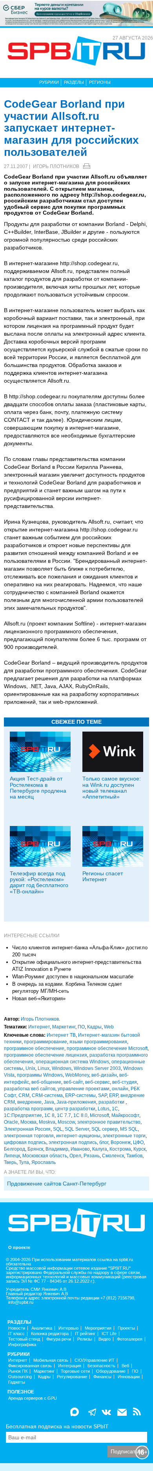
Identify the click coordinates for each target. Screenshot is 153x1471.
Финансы (102, 1377)
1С (115, 1108)
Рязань (92, 1155)
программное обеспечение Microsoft (107, 1048)
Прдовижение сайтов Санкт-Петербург (56, 1183)
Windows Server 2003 (97, 1068)
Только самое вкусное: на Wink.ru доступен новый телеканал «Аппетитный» (111, 787)
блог (103, 1142)
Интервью (68, 1328)
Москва (28, 1122)
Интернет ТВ (61, 1035)
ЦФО (138, 1142)
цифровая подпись (25, 1142)
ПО (81, 1027)
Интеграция (69, 1366)
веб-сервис (97, 1082)
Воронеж (121, 1142)
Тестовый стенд (24, 1339)
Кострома (120, 1149)
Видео (104, 1339)
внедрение (29, 1102)
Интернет (39, 1027)
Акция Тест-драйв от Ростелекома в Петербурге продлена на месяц (38, 787)
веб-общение (46, 1082)
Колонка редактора (50, 1334)
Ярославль (43, 1162)
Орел (75, 1155)
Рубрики (49, 82)
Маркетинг (63, 1027)
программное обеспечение (34, 1048)
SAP (102, 1095)
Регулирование (72, 1377)
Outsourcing (20, 1377)
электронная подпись (73, 1142)
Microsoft (99, 1115)
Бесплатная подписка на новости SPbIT (57, 1426)
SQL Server (77, 1129)
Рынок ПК (17, 1371)
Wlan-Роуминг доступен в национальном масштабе (72, 976)
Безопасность (101, 1366)
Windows (61, 1068)
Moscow (66, 1122)
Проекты (126, 1328)
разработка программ (28, 1108)
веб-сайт (73, 1082)
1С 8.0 (80, 1115)
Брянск (35, 1149)
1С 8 (49, 1115)
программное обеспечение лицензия (45, 1055)
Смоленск (113, 1155)
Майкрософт (125, 1115)
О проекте (19, 1247)
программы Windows (40, 1075)
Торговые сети (75, 1371)
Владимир (57, 1149)
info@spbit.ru (20, 1302)
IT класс (16, 1334)
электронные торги (124, 1135)
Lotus (103, 1108)
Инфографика (22, 1345)
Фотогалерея (129, 1339)
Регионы (100, 82)
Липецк (12, 1155)
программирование (45, 1042)
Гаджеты (16, 1382)
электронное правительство (108, 1122)
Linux (43, 1068)
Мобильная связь (50, 1360)
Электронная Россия (27, 1129)
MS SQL (129, 1129)
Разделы (74, 82)
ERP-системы (80, 1095)
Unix (30, 1068)
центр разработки (75, 1108)
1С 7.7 (64, 1115)
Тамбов (134, 1155)
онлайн (120, 1089)
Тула (24, 1162)
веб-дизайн (104, 1075)
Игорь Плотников (56, 166)
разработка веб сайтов (29, 1089)
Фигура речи (58, 1339)
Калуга (99, 1149)
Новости (16, 1328)
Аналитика (41, 1328)
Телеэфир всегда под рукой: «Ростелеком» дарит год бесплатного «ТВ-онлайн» (39, 882)
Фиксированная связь (30, 1366)
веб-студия (124, 1082)
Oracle (11, 1122)
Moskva (47, 1122)
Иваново (80, 1149)
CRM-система (47, 1095)
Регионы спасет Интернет (102, 876)
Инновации (129, 1377)
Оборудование (111, 1371)
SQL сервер (104, 1129)
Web (109, 1027)
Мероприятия (98, 1328)
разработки (112, 1102)
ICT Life (109, 1334)
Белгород (14, 1149)
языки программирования (98, 1042)
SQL (57, 1129)
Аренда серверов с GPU (32, 1398)
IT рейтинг (85, 1334)
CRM (23, 1095)
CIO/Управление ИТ (95, 1360)
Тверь (10, 1162)
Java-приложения (76, 1102)
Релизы (84, 1339)
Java (49, 1102)
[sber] (76, 13)
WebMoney (77, 1075)
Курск (139, 1149)
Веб (125, 1366)
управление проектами (83, 1089)
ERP (113, 1095)
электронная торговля (29, 1135)
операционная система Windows (72, 1061)
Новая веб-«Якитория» (39, 998)
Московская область (44, 1155)
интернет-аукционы (78, 1135)
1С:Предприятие (23, 1115)
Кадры (94, 1027)
